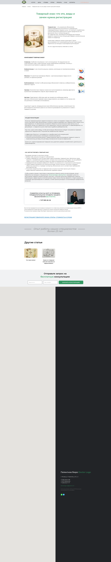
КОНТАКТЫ (72, 2)
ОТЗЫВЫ (46, 2)
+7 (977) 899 (83, 2)
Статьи (29, 6)
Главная (24, 6)
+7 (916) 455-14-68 (65, 479)
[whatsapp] (61, 494)
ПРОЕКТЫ (59, 2)
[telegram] (64, 494)
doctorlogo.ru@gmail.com (67, 485)
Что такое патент (30, 260)
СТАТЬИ (52, 2)
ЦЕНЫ (39, 2)
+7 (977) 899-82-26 (65, 481)
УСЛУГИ (33, 2)
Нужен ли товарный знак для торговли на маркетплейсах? (49, 261)
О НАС (65, 2)
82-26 (87, 2)
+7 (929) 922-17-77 (65, 482)
